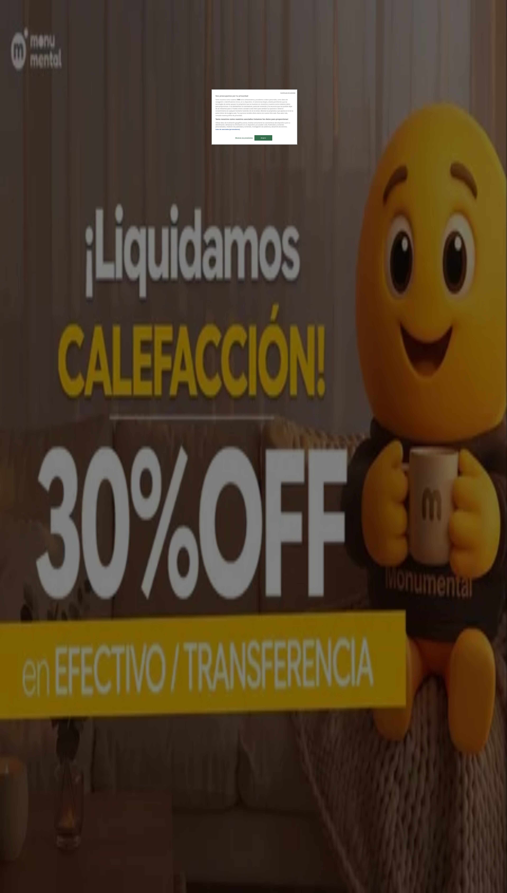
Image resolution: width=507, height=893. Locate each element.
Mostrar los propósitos (244, 138)
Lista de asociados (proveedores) (227, 129)
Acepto (263, 138)
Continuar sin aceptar (287, 93)
